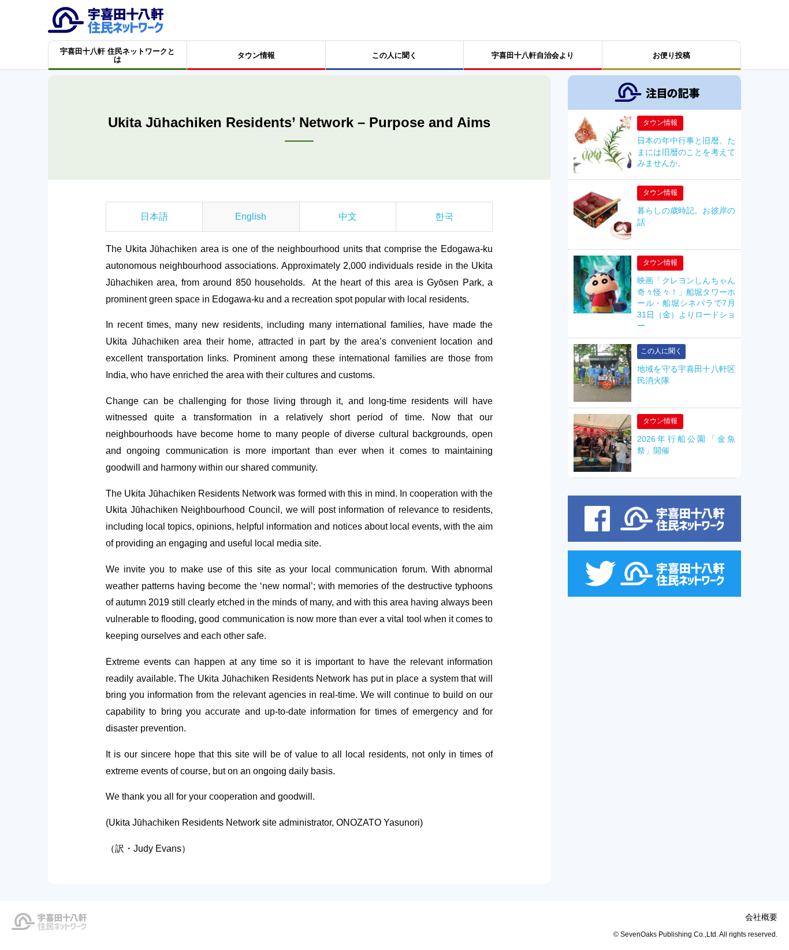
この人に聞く (661, 351)
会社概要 (761, 917)
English (250, 216)
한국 (444, 216)
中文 (347, 216)
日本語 (154, 216)
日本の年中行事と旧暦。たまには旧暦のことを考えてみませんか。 (686, 152)
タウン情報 (660, 123)
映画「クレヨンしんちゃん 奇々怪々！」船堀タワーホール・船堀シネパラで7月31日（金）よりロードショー (686, 303)
